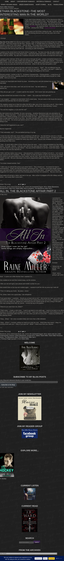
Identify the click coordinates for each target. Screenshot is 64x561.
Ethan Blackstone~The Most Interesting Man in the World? (24, 12)
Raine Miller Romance (7, 7)
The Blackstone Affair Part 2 (43, 188)
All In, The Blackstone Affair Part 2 (28, 191)
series (2, 337)
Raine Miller (44, 335)
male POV (12, 188)
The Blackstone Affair (11, 337)
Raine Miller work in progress (25, 188)
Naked (38, 335)
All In (45, 187)
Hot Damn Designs (57, 207)
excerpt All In (4, 188)
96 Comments (34, 334)
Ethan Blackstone (53, 187)
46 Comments (34, 187)
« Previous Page (5, 339)
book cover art (52, 334)
